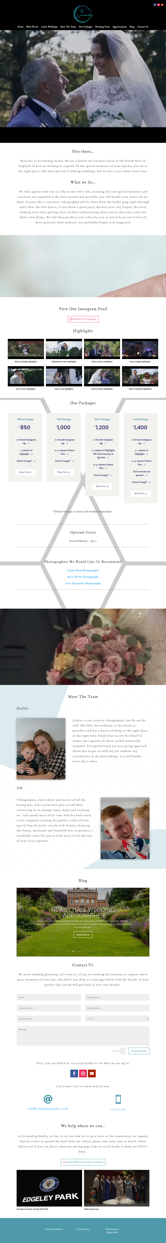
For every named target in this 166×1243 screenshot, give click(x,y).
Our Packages (85, 27)
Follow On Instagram (84, 319)
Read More (83, 934)
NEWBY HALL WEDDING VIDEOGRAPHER (83, 912)
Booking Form (102, 27)
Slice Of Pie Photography (83, 577)
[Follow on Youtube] (162, 4)
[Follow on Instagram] (158, 4)
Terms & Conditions (54, 1229)
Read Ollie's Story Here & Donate (84, 1162)
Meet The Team (68, 27)
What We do (32, 27)
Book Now (24, 472)
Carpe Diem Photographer (83, 570)
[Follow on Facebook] (155, 4)
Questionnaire (120, 27)
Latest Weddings (49, 27)
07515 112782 (118, 1109)
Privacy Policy (83, 1229)
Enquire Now (139, 1051)
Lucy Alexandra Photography (83, 583)
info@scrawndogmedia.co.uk (48, 1109)
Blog (132, 27)
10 (92, 951)
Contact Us (142, 27)
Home (20, 27)
